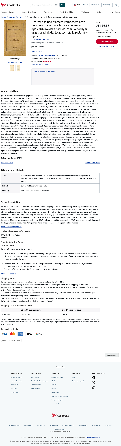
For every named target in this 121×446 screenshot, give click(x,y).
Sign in (85, 5)
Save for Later (36, 51)
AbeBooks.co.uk (14, 425)
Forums (54, 388)
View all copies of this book (44, 72)
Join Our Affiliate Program (39, 381)
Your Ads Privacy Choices (60, 396)
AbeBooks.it (54, 425)
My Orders (14, 388)
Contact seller (7, 162)
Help (115, 5)
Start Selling (115, 12)
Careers (54, 385)
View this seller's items (40, 64)
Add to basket (107, 41)
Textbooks (85, 12)
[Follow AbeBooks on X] (93, 383)
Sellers (100, 12)
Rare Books (48, 12)
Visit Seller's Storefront (11, 226)
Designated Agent (57, 400)
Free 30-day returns (107, 46)
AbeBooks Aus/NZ (68, 425)
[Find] (62, 5)
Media (54, 381)
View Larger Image (15, 62)
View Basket (15, 392)
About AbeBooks (57, 377)
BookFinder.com (60, 430)
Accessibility (56, 404)
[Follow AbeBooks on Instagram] (93, 388)
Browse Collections (29, 12)
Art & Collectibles (66, 12)
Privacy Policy (56, 392)
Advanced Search (7, 12)
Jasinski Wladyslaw (16, 17)
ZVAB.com (108, 425)
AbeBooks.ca (83, 425)
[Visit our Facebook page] (93, 377)
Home (3, 17)
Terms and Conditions (93, 437)
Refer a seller (35, 388)
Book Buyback (36, 385)
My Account (95, 5)
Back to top (60, 367)
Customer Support (78, 381)
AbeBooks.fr (41, 425)
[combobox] (45, 5)
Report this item (92, 162)
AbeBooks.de (28, 425)
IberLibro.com (96, 425)
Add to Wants (112, 355)
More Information (8, 274)
